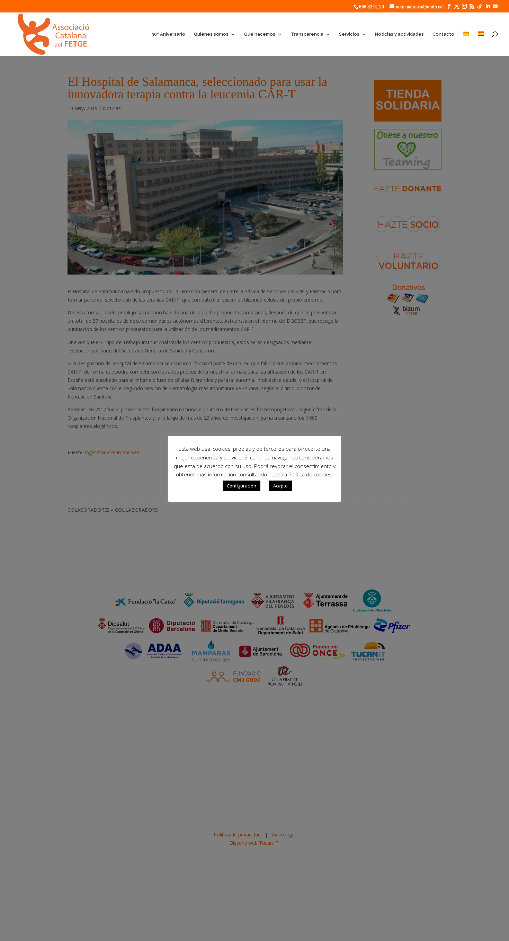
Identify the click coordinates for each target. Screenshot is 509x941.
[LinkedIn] (487, 6)
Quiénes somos (211, 34)
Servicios (349, 34)
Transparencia (307, 34)
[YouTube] (495, 6)
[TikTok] (479, 6)
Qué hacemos (259, 34)
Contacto (443, 34)
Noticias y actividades (399, 34)
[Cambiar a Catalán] (466, 44)
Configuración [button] (241, 486)
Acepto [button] (280, 486)
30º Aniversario (168, 34)
